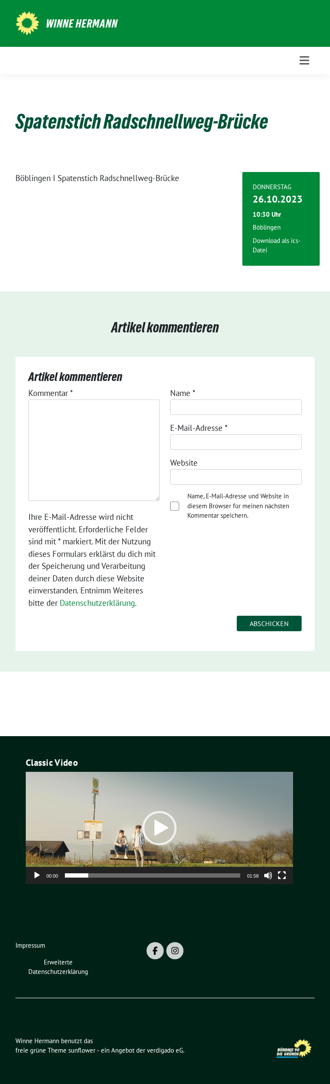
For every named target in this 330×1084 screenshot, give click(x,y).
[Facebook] (155, 950)
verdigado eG (165, 1050)
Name (183, 393)
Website (184, 463)
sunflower (81, 1050)
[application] (159, 828)
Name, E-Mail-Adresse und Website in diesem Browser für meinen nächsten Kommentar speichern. (238, 505)
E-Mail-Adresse (199, 428)
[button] (159, 828)
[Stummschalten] (268, 875)
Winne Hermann (82, 23)
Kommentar (50, 393)
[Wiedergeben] (37, 875)
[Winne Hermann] (27, 22)
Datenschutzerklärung (97, 603)
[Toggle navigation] (304, 60)
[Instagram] (174, 950)
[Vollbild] (282, 875)
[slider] (152, 875)
